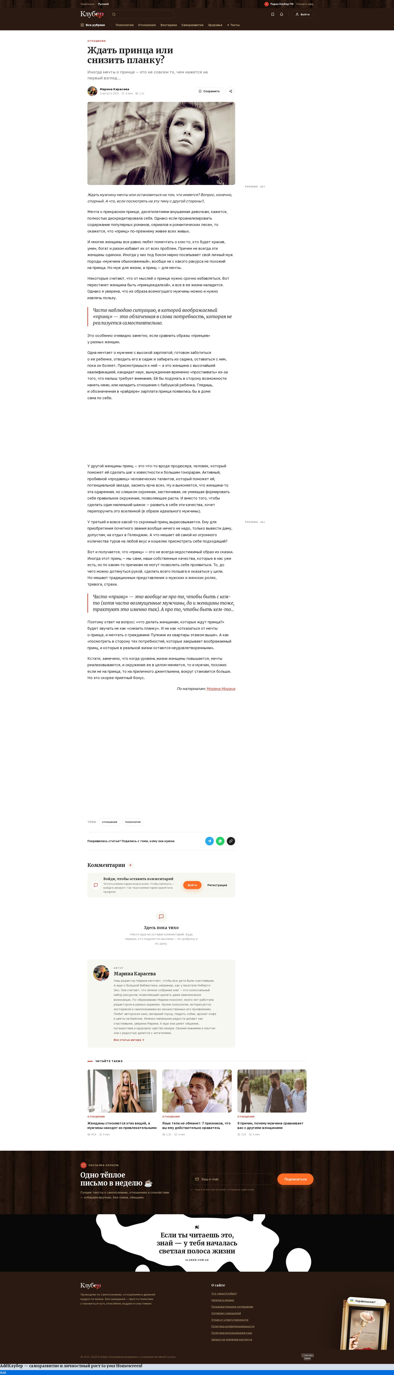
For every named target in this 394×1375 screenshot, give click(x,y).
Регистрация (217, 885)
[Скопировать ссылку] (231, 841)
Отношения (147, 25)
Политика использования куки (231, 1332)
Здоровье (215, 25)
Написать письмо (222, 1300)
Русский (103, 4)
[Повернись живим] (308, 1357)
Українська (87, 4)
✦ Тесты (233, 25)
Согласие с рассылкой (226, 1313)
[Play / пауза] (266, 4)
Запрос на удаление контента (231, 1339)
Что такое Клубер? (224, 1293)
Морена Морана (220, 688)
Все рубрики (95, 25)
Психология (125, 25)
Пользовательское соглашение (232, 1306)
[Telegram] (209, 841)
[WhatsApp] (220, 841)
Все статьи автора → (129, 1039)
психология (133, 821)
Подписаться (295, 1179)
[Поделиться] (230, 91)
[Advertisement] (161, 434)
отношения (109, 821)
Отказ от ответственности (229, 1319)
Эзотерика (168, 25)
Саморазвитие (192, 25)
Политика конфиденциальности (232, 1326)
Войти (192, 885)
